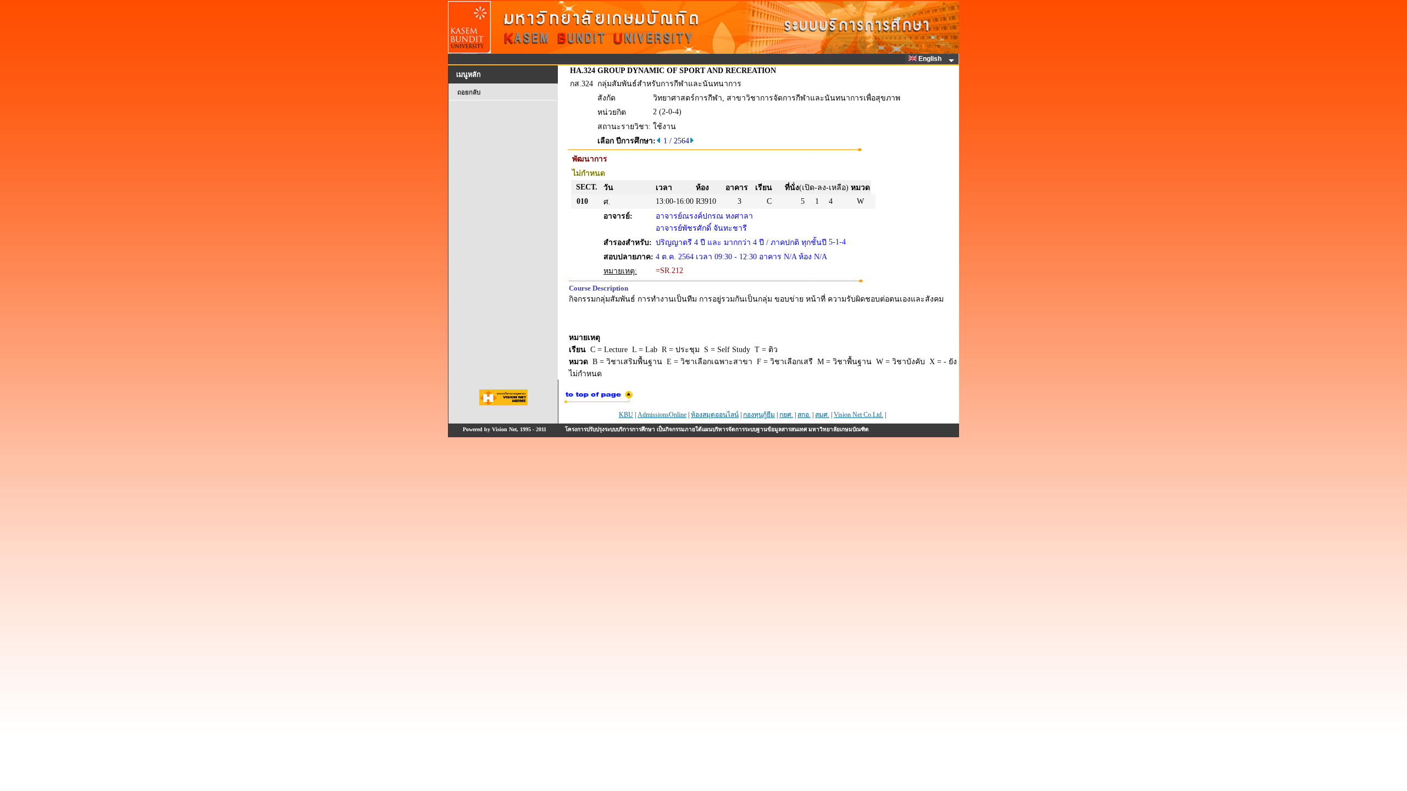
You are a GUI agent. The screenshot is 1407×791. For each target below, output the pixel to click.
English (931, 59)
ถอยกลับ (468, 92)
